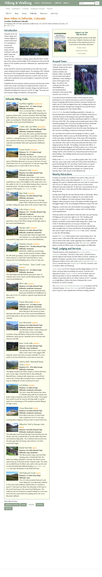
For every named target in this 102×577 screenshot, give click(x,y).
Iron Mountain (25, 323)
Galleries (58, 3)
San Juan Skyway (86, 180)
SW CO (8, 14)
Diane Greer (11, 26)
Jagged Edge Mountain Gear (87, 261)
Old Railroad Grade (27, 473)
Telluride (33, 14)
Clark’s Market (57, 269)
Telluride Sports (75, 263)
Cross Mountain (26, 408)
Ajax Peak (23, 193)
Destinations (46, 3)
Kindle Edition (81, 48)
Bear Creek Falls (27, 189)
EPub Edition (81, 53)
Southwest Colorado (38, 9)
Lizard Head (24, 150)
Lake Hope (23, 209)
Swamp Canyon (26, 244)
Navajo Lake (24, 228)
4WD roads (62, 236)
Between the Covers (71, 288)
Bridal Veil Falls (25, 448)
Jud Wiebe (23, 385)
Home (37, 3)
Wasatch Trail (25, 170)
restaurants (56, 254)
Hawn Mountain (26, 302)
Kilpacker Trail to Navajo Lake (31, 424)
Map (16, 14)
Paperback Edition (82, 51)
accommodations (84, 252)
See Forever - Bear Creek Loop (32, 265)
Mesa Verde (77, 231)
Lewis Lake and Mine (28, 127)
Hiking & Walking (18, 3)
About (66, 3)
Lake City (54, 14)
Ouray (24, 14)
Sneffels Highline (26, 104)
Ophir (94, 189)
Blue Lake (23, 284)
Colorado (25, 9)
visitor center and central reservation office (69, 286)
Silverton (43, 14)
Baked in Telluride (71, 273)
